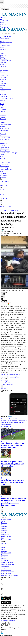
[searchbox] (13, 33)
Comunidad (3, 83)
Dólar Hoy (3, 55)
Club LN (4, 25)
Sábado (2, 154)
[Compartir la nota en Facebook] (2, 301)
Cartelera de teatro (5, 138)
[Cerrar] (26, 30)
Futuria (2, 53)
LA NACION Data (5, 46)
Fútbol (2, 104)
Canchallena (3, 109)
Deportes (11, 210)
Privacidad (11, 620)
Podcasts (2, 126)
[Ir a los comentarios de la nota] (4, 294)
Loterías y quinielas (5, 124)
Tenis (1, 108)
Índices (2, 64)
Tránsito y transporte (6, 42)
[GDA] (5, 626)
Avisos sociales (4, 149)
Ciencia (2, 87)
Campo (2, 57)
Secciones (5, 20)
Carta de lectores (5, 151)
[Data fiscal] (2, 633)
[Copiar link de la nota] (2, 299)
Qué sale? (3, 134)
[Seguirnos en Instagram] (2, 589)
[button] (14, 118)
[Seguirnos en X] (2, 584)
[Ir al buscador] (2, 11)
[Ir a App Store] (6, 603)
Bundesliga (4, 381)
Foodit (4, 22)
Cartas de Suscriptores (6, 98)
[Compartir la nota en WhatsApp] (4, 296)
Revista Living (4, 168)
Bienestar (3, 85)
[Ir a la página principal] (14, 15)
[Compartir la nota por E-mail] (6, 301)
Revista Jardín (4, 171)
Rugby (2, 106)
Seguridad (3, 77)
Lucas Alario (6, 382)
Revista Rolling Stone (6, 170)
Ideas (1, 156)
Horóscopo (3, 121)
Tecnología (3, 119)
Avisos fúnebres (4, 147)
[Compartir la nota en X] (4, 301)
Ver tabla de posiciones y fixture (10, 375)
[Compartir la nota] (2, 296)
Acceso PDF (3, 143)
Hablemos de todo (5, 89)
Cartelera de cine (5, 136)
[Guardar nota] (2, 294)
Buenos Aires (4, 76)
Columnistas (3, 96)
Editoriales (3, 94)
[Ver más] (2, 386)
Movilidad (3, 62)
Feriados (2, 123)
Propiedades (3, 59)
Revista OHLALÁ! (5, 162)
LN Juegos (3, 115)
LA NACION (4, 210)
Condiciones (4, 620)
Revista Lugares (4, 166)
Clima (1, 44)
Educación (3, 79)
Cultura (2, 81)
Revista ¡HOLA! (4, 164)
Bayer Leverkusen (8, 384)
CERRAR (2, 1)
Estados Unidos (4, 70)
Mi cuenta (5, 27)
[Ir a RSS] (2, 594)
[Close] (2, 507)
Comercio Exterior (5, 61)
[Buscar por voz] (25, 33)
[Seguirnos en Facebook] (2, 580)
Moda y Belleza (4, 128)
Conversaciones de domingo (8, 153)
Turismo (2, 117)
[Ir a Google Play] (6, 600)
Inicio (3, 18)
